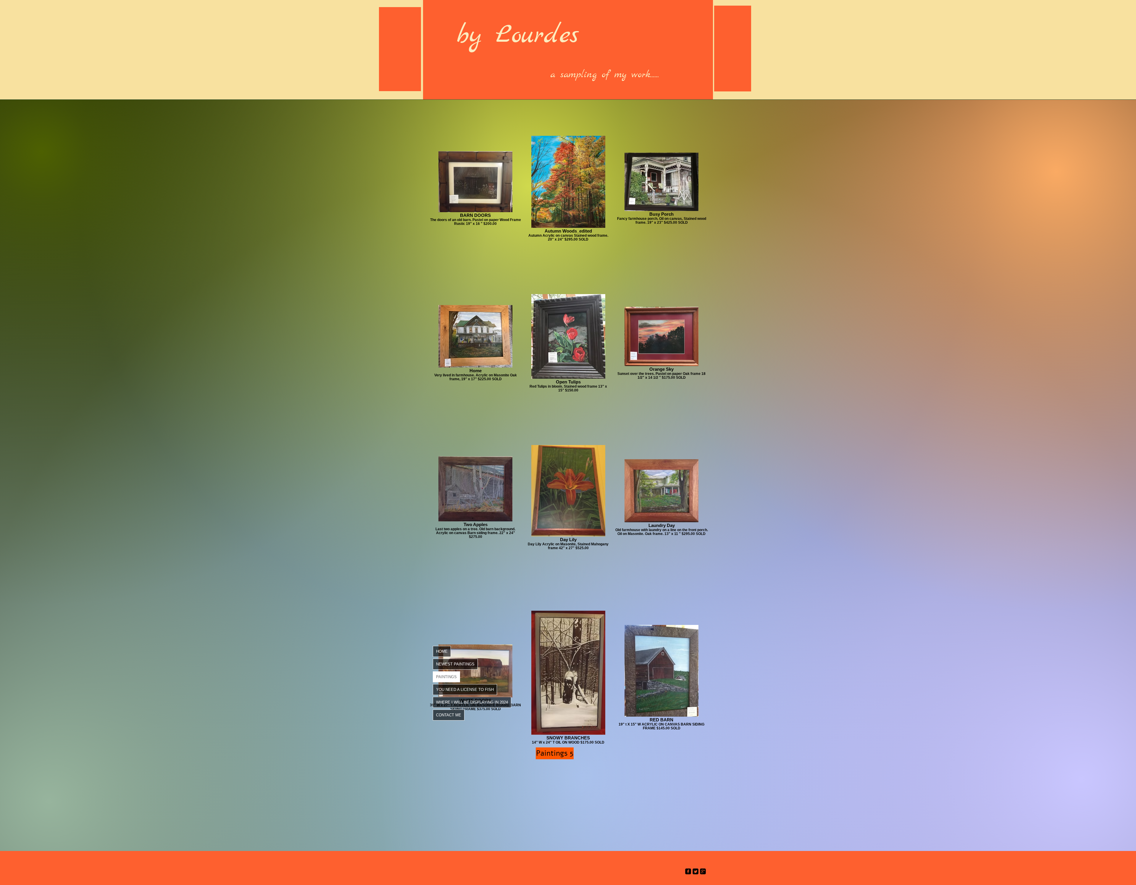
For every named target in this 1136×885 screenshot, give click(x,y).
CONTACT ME (448, 715)
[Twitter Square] (695, 871)
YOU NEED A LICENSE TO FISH (465, 689)
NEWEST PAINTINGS (455, 664)
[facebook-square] (688, 871)
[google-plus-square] (703, 871)
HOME (442, 651)
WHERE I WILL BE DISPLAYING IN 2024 (472, 702)
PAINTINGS (446, 677)
